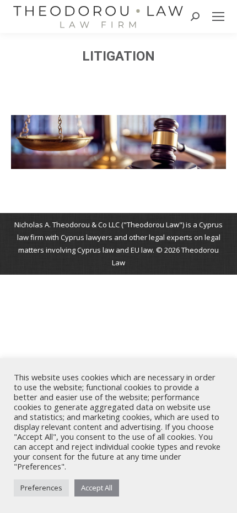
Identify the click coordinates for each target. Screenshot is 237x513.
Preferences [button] (41, 488)
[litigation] (118, 142)
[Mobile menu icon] (218, 16)
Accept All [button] (96, 488)
